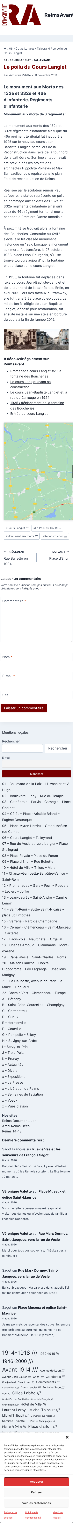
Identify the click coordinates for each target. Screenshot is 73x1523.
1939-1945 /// (49, 1354)
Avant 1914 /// (20, 1369)
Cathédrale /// (55, 1377)
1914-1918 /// (19, 1352)
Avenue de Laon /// (52, 1370)
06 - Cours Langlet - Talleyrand (27, 60)
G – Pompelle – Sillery (19, 1035)
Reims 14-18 (11, 1131)
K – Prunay (10, 1059)
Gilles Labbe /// (26, 1392)
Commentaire (14, 601)
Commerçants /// (48, 1382)
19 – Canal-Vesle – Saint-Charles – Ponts (34, 957)
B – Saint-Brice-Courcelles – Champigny (33, 1005)
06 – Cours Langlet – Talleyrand (27, 838)
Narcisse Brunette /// (15, 1420)
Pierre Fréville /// (14, 1427)
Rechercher (11, 741)
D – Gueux (10, 1017)
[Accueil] (5, 48)
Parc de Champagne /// (42, 1421)
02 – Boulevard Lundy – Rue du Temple (33, 796)
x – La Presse (12, 1082)
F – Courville (11, 1029)
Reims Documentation (19, 1121)
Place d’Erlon (59, 555)
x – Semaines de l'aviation (22, 1094)
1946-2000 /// (17, 1361)
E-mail (8, 676)
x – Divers (9, 1071)
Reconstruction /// (55, 536)
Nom (7, 657)
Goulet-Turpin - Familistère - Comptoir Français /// (27, 1399)
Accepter (36, 1481)
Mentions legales (15, 732)
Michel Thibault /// (15, 1415)
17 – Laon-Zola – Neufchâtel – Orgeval (32, 939)
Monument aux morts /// (22, 536)
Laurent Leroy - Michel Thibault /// (31, 1410)
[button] (67, 1437)
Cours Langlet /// (17, 528)
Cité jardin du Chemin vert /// (18, 1382)
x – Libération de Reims (20, 1088)
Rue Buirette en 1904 (16, 558)
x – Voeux (9, 1100)
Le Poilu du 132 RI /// (47, 528)
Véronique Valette (20, 75)
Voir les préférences (36, 1503)
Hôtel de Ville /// (33, 1404)
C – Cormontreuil (15, 1011)
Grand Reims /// (10, 1404)
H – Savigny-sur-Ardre (19, 1041)
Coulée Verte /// (10, 1387)
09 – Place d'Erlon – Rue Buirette (27, 861)
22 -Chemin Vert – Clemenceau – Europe (34, 993)
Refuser (36, 1492)
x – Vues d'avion (15, 1106)
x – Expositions (13, 1077)
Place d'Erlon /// (42, 1426)
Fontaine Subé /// (53, 1387)
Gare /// (6, 1393)
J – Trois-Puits (13, 1053)
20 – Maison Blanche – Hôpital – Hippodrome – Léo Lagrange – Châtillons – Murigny (35, 969)
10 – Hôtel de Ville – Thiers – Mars (28, 868)
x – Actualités (12, 1064)
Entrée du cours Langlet (29, 414)
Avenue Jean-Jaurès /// (16, 1376)
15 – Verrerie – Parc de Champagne (29, 921)
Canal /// (38, 1376)
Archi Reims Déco (16, 1126)
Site (5, 695)
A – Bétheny (11, 999)
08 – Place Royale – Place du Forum (30, 856)
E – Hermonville (14, 1023)
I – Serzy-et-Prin (15, 1047)
